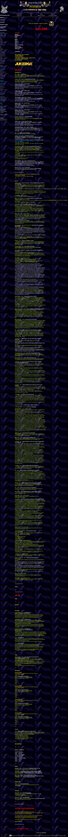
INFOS (16, 39)
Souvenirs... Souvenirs (4, 114)
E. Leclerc (2, 112)
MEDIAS (16, 34)
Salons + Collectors (19, 47)
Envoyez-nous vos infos (19, 804)
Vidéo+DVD (17, 48)
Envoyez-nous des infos (19, 172)
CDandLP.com (2, 110)
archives (43, 832)
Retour (15, 601)
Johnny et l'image (30, 176)
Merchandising (18, 46)
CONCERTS (17, 51)
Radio (16, 37)
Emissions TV (18, 35)
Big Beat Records (3, 109)
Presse (16, 36)
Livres (16, 45)
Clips (16, 40)
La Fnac (1, 108)
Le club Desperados (3, 111)
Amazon (1, 107)
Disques (16, 41)
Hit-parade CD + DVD (19, 44)
